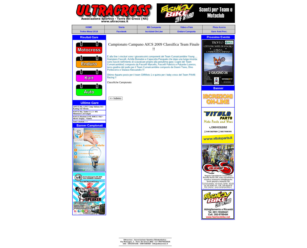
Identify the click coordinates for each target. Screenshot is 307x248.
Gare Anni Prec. (219, 31)
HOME (89, 27)
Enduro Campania (186, 31)
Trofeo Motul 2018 (89, 31)
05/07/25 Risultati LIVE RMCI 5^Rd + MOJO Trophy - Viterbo (88, 118)
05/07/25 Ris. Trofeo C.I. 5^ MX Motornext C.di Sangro (85, 113)
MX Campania (154, 27)
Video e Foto (186, 27)
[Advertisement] (153, 229)
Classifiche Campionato (119, 82)
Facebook (121, 31)
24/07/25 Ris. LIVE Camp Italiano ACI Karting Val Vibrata (88, 108)
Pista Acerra (219, 27)
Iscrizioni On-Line (154, 31)
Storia (122, 27)
